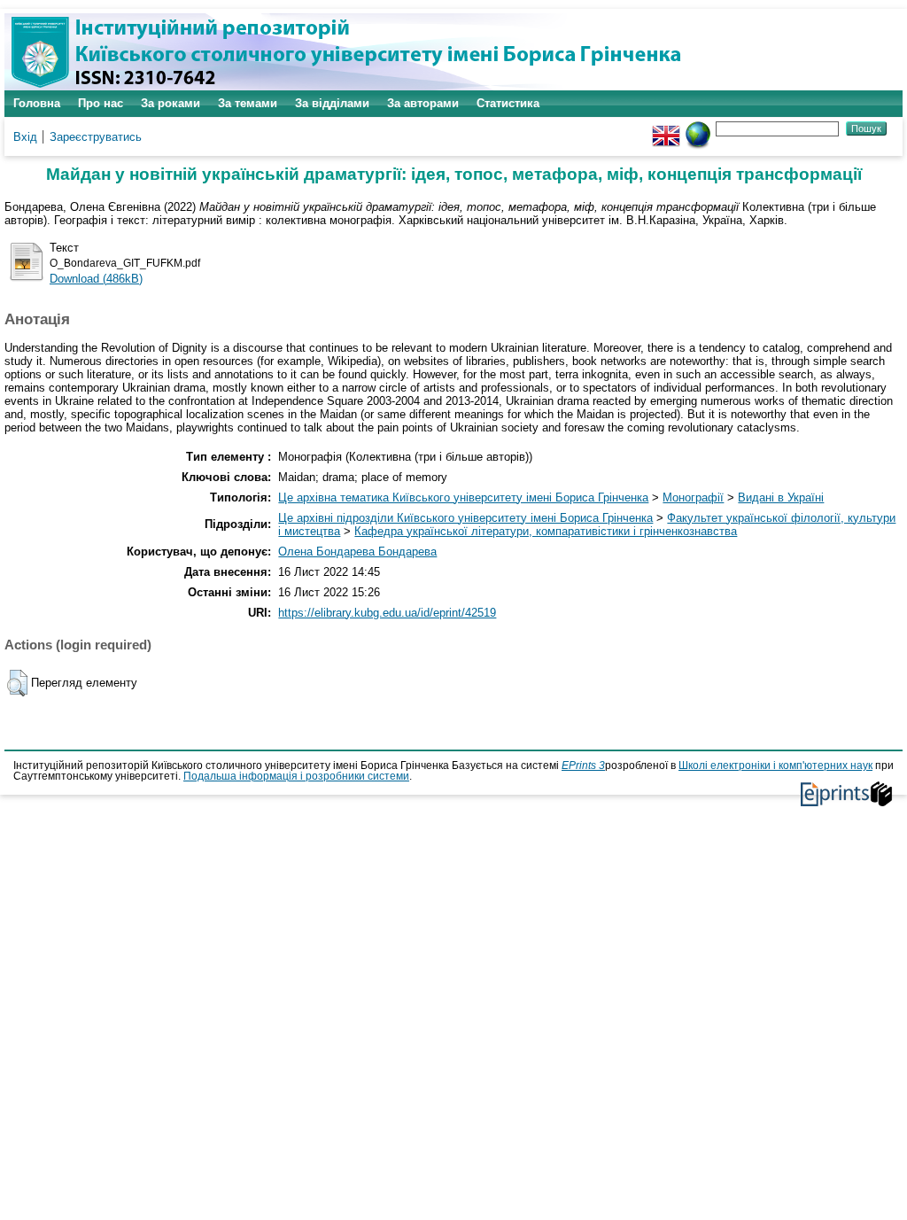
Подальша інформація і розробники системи (296, 776)
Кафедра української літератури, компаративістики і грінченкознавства (545, 531)
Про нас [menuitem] (100, 103)
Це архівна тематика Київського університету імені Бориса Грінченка (463, 497)
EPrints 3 (583, 765)
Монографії (693, 497)
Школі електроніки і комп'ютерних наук (775, 765)
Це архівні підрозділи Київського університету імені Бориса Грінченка (465, 518)
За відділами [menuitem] (332, 103)
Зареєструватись (96, 137)
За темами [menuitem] (247, 103)
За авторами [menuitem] (423, 103)
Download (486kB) (96, 278)
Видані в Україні (781, 497)
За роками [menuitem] (170, 103)
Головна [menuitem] (36, 103)
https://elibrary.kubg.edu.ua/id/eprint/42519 (387, 612)
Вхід (25, 137)
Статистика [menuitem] (508, 103)
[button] (17, 683)
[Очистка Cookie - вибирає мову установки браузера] (698, 128)
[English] (666, 128)
